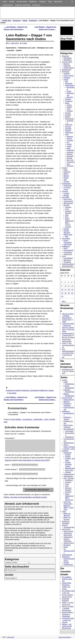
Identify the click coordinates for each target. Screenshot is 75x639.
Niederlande (69, 119)
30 (62, 296)
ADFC (66, 248)
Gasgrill (68, 456)
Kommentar (10, 438)
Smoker (66, 229)
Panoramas (66, 238)
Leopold (66, 193)
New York (70, 160)
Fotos (50, 1)
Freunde (65, 191)
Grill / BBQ (65, 197)
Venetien (70, 111)
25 (69, 293)
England (68, 99)
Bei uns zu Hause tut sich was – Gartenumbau (68, 339)
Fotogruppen (66, 183)
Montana (70, 154)
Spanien (68, 130)
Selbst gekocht (69, 68)
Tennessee (70, 162)
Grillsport (42, 1)
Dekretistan (67, 58)
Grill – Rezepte (69, 478)
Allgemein (65, 56)
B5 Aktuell (67, 545)
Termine (65, 525)
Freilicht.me (68, 185)
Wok (66, 236)
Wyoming (70, 166)
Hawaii (69, 146)
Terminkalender (69, 527)
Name (8, 465)
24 (65, 293)
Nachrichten (58, 1)
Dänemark (68, 83)
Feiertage (67, 77)
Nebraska (70, 156)
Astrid (66, 170)
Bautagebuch (66, 70)
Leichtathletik (68, 258)
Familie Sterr (6, 20)
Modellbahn (68, 60)
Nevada (69, 158)
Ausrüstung (67, 453)
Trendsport (67, 262)
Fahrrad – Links (69, 449)
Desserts (68, 207)
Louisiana (70, 152)
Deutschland (69, 85)
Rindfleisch (69, 480)
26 (72, 293)
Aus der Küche (22, 1)
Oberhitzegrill (68, 203)
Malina (66, 174)
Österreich (68, 124)
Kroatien (68, 115)
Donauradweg (68, 250)
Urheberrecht (68, 564)
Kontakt (66, 562)
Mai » (64, 301)
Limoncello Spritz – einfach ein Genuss (68, 620)
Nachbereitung (69, 443)
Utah (68, 164)
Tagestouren (68, 254)
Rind (66, 217)
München (70, 97)
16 (62, 289)
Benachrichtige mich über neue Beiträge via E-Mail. (26, 485)
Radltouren (33, 1)
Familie (11, 1)
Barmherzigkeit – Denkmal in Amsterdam (68, 614)
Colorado (70, 140)
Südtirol (69, 107)
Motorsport (67, 260)
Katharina (67, 172)
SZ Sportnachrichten (69, 551)
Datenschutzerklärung (65, 637)
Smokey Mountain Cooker (68, 464)
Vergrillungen (68, 476)
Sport (64, 256)
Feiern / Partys (69, 75)
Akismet (8, 460)
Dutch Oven (68, 199)
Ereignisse (17, 20)
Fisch (67, 209)
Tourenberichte (69, 429)
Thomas (66, 181)
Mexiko (67, 117)
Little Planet (68, 244)
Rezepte (66, 205)
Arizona (69, 138)
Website (8, 474)
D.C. (68, 142)
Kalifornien (70, 150)
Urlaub (24, 20)
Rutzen (66, 178)
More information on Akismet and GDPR (34, 460)
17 (65, 289)
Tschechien (69, 132)
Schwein (68, 227)
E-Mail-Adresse (11, 469)
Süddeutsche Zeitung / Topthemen (68, 539)
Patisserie (67, 66)
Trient (69, 109)
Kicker (66, 547)
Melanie (66, 176)
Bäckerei (67, 64)
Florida (69, 144)
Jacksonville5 (68, 201)
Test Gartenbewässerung (68, 345)
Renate (66, 195)
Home (5, 1)
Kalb (66, 215)
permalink (12, 393)
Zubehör (68, 472)
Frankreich (33, 20)
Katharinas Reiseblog (22, 5)
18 (69, 289)
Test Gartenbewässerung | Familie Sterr (68, 351)
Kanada (68, 113)
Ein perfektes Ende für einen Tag (67, 579)
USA (66, 134)
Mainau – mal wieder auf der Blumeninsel (67, 626)
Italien (67, 103)
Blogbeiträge (69, 384)
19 (72, 289)
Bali (66, 81)
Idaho (69, 148)
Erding (69, 91)
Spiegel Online (69, 543)
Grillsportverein (69, 474)
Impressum (36, 5)
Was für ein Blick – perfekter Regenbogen (68, 608)
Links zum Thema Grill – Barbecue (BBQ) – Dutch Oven (69, 505)
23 (62, 293)
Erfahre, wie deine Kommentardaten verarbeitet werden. (25, 497)
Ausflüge (67, 73)
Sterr (65, 180)
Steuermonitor (68, 531)
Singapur (68, 128)
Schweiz (68, 127)
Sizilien (69, 105)
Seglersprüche (8, 5)
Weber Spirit (68, 234)
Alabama (70, 136)
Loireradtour (34, 390)
